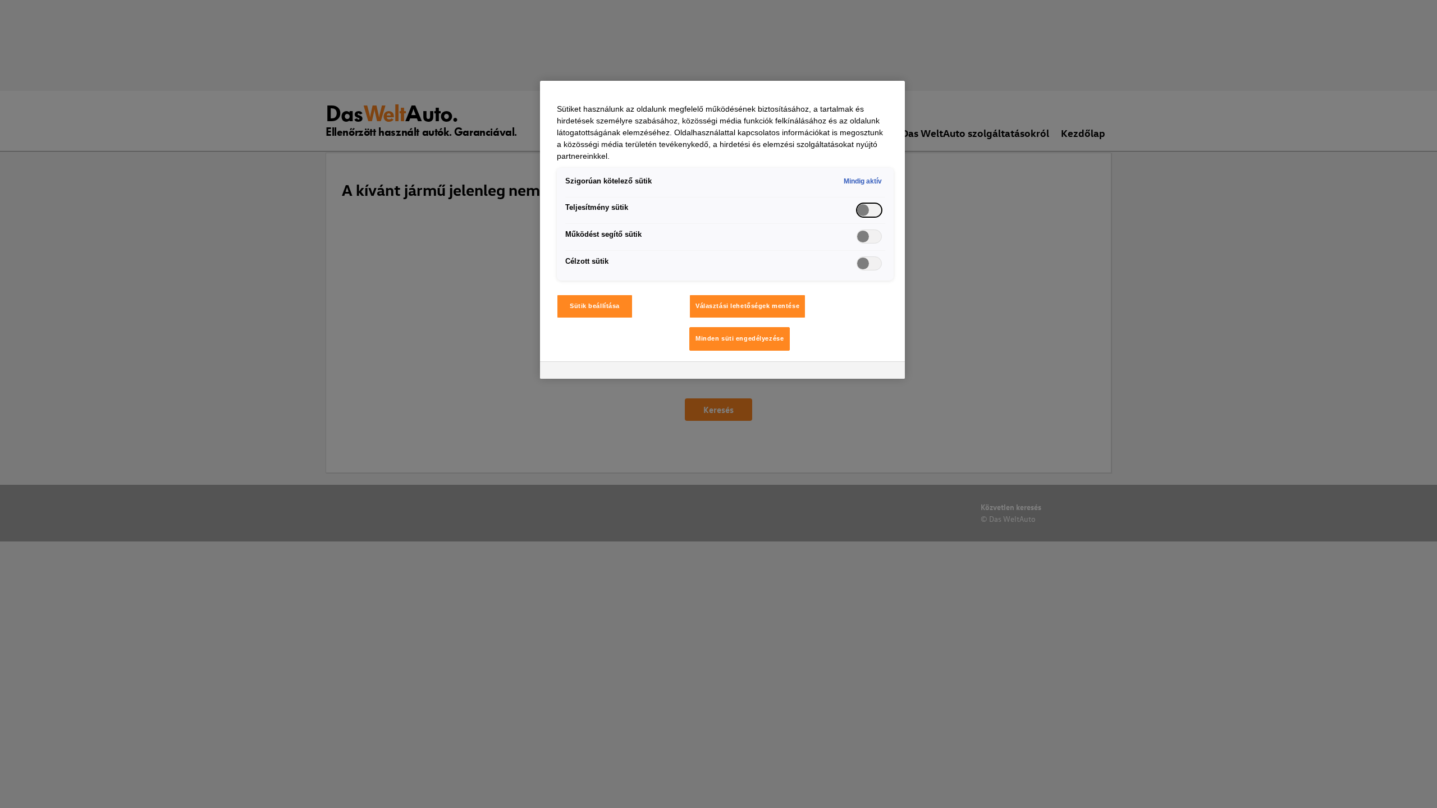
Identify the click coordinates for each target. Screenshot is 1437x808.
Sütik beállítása (595, 305)
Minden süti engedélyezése (739, 338)
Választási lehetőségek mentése (747, 305)
